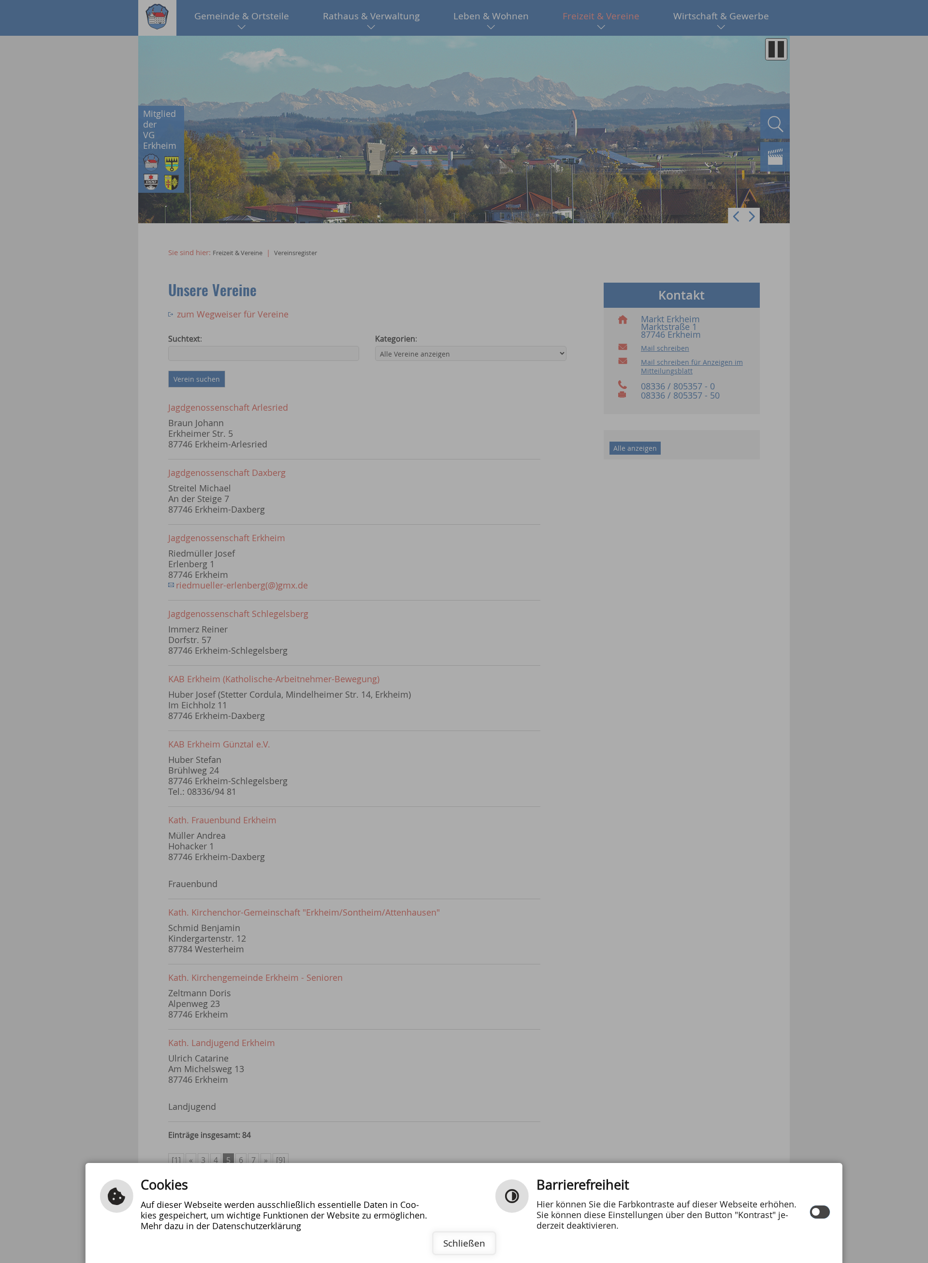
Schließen (464, 1243)
